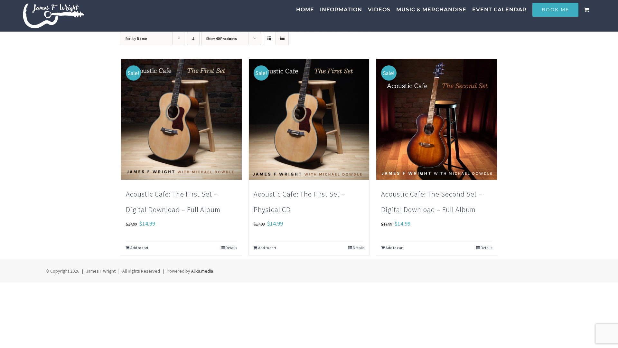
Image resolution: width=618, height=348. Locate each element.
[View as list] (282, 38)
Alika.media (202, 271)
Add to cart (139, 247)
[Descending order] (193, 38)
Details (231, 247)
